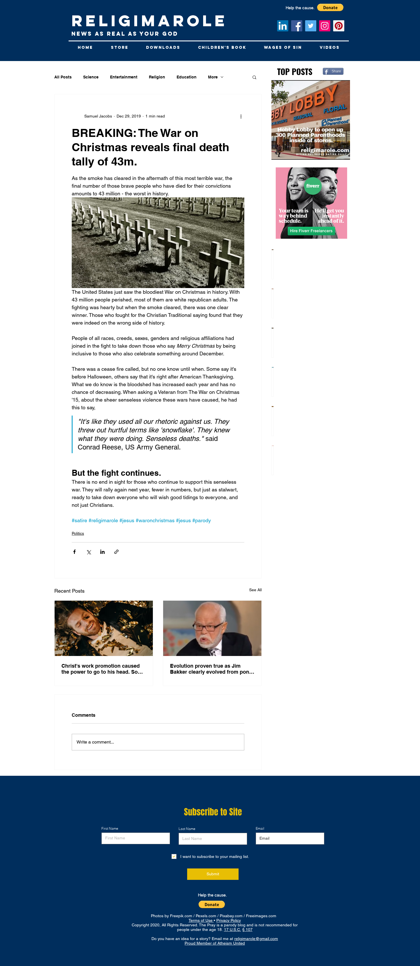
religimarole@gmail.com (256, 938)
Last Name (187, 829)
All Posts (63, 77)
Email (260, 828)
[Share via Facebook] (74, 551)
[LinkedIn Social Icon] (282, 25)
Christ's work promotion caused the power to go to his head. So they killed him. (100, 669)
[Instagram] (324, 25)
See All (255, 590)
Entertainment (123, 77)
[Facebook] (296, 25)
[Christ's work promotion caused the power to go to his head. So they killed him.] (104, 628)
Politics (78, 533)
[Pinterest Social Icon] (338, 25)
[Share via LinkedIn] (102, 551)
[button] (254, 77)
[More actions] (240, 116)
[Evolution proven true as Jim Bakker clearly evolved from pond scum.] (212, 628)
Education (187, 77)
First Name (109, 828)
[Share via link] (116, 551)
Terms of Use (201, 920)
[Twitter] (310, 25)
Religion (157, 77)
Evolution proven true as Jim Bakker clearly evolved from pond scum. (211, 669)
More (213, 77)
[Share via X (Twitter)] (88, 551)
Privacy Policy (228, 920)
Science (91, 77)
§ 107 (247, 929)
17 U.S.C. (232, 929)
